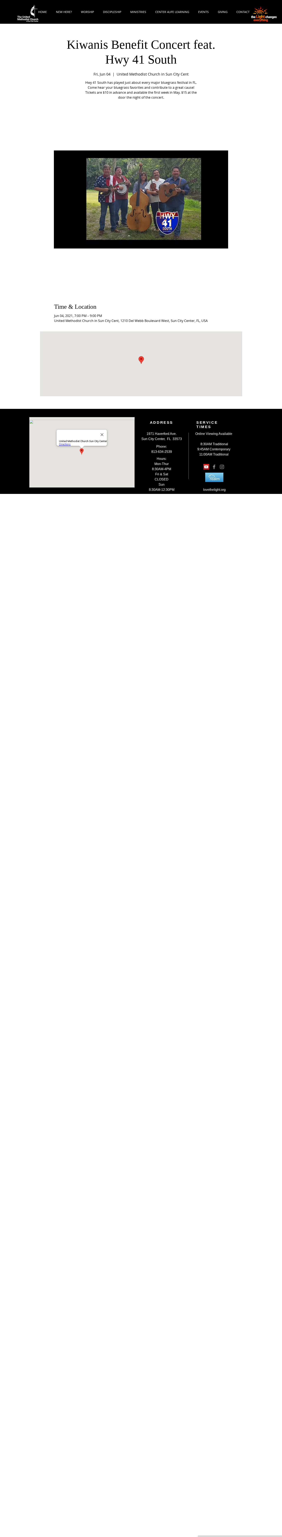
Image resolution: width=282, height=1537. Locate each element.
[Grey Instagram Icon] (222, 467)
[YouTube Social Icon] (206, 467)
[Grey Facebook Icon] (214, 467)
